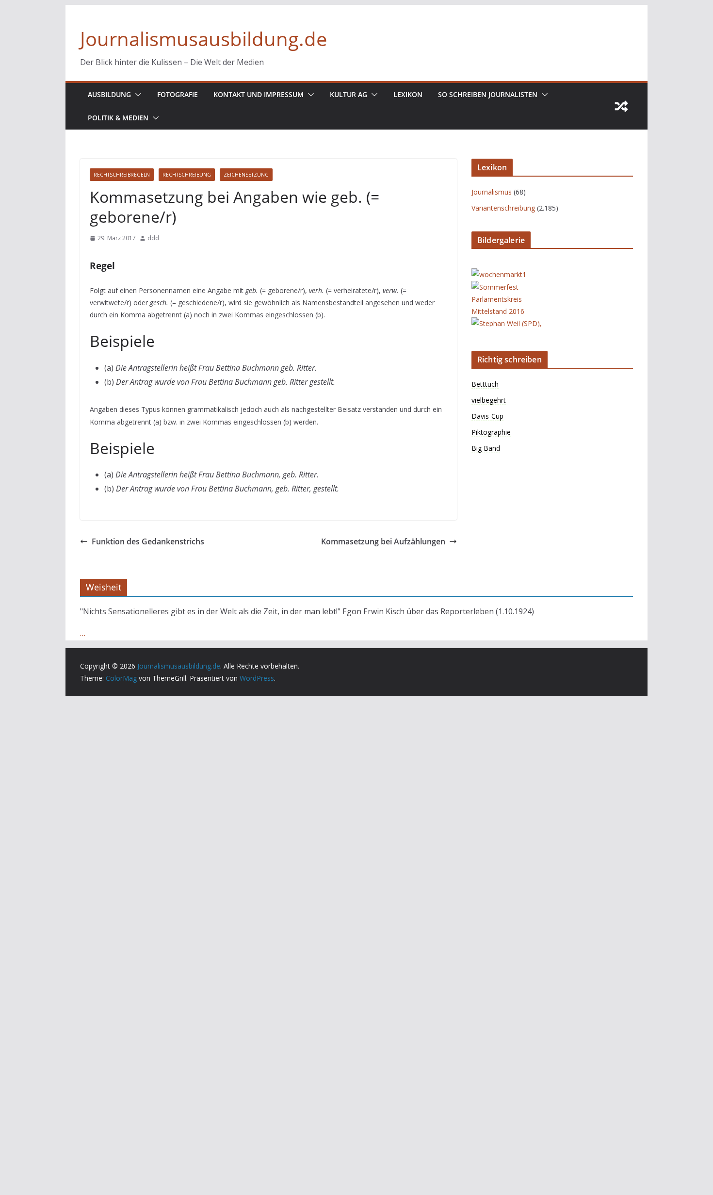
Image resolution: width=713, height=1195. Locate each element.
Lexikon (407, 94)
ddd (153, 238)
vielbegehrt (488, 400)
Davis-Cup (487, 416)
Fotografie (177, 94)
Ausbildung (109, 94)
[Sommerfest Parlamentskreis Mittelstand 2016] (510, 287)
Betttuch (485, 384)
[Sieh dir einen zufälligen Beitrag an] (621, 106)
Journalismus (491, 191)
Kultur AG (348, 94)
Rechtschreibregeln (122, 174)
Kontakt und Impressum (258, 94)
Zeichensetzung (246, 174)
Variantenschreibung (503, 208)
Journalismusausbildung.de (203, 38)
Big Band (485, 448)
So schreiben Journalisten (487, 94)
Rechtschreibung (186, 174)
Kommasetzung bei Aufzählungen (383, 541)
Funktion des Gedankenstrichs (148, 541)
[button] (136, 94)
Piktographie (491, 432)
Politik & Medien (118, 117)
